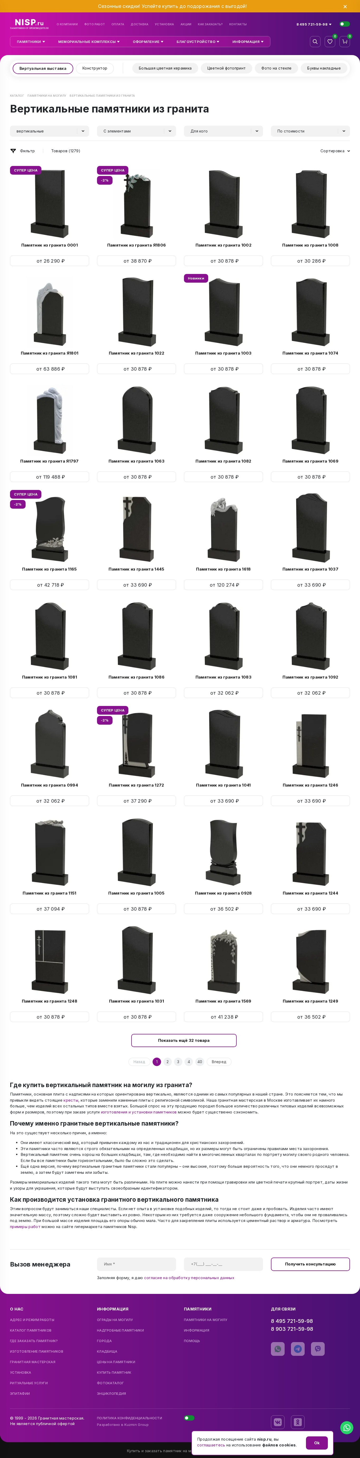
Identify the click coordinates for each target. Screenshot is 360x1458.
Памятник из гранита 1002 (223, 245)
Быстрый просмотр (49, 260)
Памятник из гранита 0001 (49, 245)
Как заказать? (210, 24)
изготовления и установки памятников (139, 1112)
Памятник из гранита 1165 (49, 569)
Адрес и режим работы (32, 1320)
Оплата (117, 24)
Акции (186, 24)
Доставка (139, 24)
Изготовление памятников (36, 1351)
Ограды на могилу (115, 1320)
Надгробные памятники (120, 1330)
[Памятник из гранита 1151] (49, 852)
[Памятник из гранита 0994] (49, 744)
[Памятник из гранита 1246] (310, 744)
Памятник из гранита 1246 (310, 785)
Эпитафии (20, 1393)
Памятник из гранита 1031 (136, 1001)
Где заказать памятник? (34, 1341)
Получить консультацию (310, 1263)
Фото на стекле (276, 68)
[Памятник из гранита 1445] (136, 528)
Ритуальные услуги (29, 1383)
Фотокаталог (110, 1383)
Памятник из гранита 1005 (136, 893)
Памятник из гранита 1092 (310, 677)
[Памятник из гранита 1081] (49, 636)
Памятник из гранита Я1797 (49, 461)
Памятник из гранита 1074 (310, 353)
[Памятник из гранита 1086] (136, 636)
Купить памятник (114, 1372)
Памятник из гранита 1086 (136, 677)
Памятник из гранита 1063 (136, 461)
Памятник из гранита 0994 (49, 785)
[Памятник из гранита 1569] (223, 960)
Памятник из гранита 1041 (223, 785)
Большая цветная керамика (165, 68)
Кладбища (107, 1351)
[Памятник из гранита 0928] (223, 852)
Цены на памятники (116, 1362)
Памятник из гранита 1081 (49, 677)
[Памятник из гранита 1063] (136, 420)
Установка (164, 24)
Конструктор (94, 68)
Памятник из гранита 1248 (49, 1001)
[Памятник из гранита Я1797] (49, 420)
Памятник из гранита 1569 (223, 1001)
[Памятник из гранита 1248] (49, 960)
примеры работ (25, 1226)
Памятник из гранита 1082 (223, 461)
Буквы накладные (324, 68)
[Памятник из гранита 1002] (223, 204)
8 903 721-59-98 (292, 1329)
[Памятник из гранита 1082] (223, 420)
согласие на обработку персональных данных (189, 1277)
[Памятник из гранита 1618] (223, 528)
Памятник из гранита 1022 (136, 353)
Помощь (192, 1341)
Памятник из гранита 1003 (223, 353)
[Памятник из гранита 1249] (310, 960)
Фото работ (94, 24)
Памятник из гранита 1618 (223, 569)
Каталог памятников (30, 1330)
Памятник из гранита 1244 (310, 893)
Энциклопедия (111, 1393)
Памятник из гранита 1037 (310, 569)
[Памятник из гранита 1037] (310, 528)
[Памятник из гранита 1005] (136, 852)
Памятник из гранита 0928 (223, 893)
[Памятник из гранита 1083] (223, 636)
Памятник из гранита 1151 (49, 893)
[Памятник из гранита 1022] (136, 312)
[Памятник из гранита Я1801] (49, 312)
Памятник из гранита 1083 (223, 677)
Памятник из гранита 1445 (136, 569)
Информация (196, 1330)
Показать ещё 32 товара (184, 1040)
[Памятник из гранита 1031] (136, 960)
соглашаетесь (211, 1444)
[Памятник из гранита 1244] (310, 852)
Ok (317, 1442)
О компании (67, 24)
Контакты (238, 24)
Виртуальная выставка (43, 68)
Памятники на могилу (205, 1320)
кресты (71, 1100)
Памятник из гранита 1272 (136, 785)
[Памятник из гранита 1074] (310, 312)
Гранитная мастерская (32, 1362)
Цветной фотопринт (226, 68)
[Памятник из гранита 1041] (223, 744)
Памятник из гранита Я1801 (50, 353)
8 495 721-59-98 (292, 1321)
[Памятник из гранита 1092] (310, 636)
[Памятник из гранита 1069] (310, 420)
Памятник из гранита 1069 (310, 461)
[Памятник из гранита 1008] (310, 204)
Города (104, 1341)
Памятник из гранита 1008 (310, 245)
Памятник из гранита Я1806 (136, 245)
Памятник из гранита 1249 (310, 1001)
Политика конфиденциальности (129, 1418)
